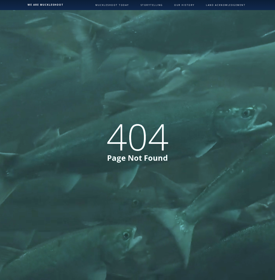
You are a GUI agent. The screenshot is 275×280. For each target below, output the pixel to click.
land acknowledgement (225, 4)
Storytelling (152, 4)
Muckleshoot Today (112, 4)
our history (184, 4)
